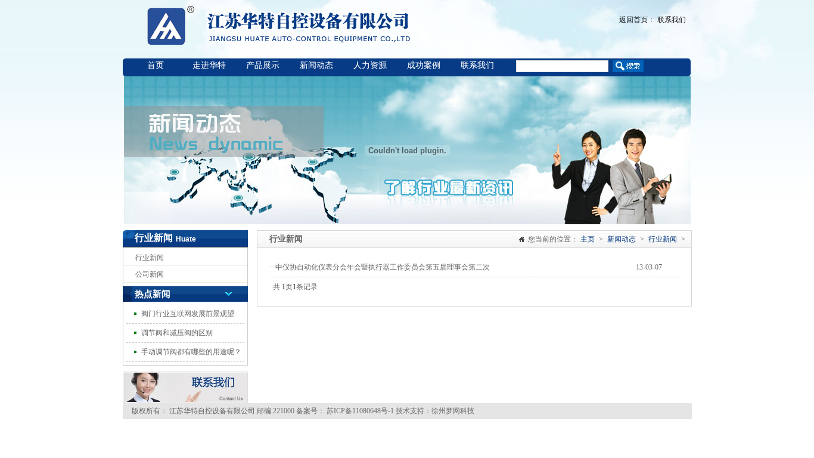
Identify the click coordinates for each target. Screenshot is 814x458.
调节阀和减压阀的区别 (177, 333)
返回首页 (633, 20)
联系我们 (671, 20)
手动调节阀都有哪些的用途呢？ (191, 352)
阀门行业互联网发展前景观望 (187, 314)
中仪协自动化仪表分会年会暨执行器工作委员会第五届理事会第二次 (382, 267)
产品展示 (262, 65)
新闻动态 (316, 65)
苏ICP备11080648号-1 (359, 411)
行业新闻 (149, 257)
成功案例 (423, 65)
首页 (155, 65)
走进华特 (209, 65)
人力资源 (370, 65)
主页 (587, 239)
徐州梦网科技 (452, 411)
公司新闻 (149, 274)
